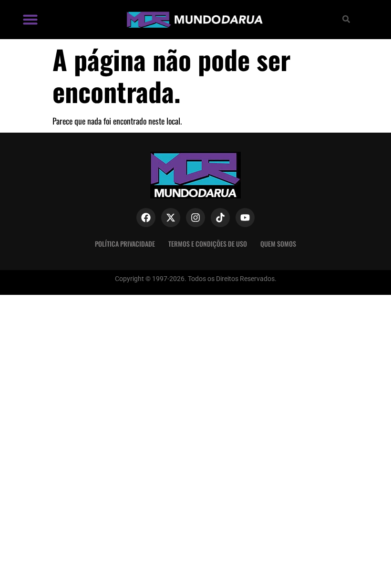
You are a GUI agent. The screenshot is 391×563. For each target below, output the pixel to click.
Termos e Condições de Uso (207, 244)
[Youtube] (245, 217)
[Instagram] (195, 217)
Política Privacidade (125, 244)
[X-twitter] (170, 217)
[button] (30, 19)
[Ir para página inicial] (193, 19)
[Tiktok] (220, 217)
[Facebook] (145, 217)
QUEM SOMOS (278, 244)
